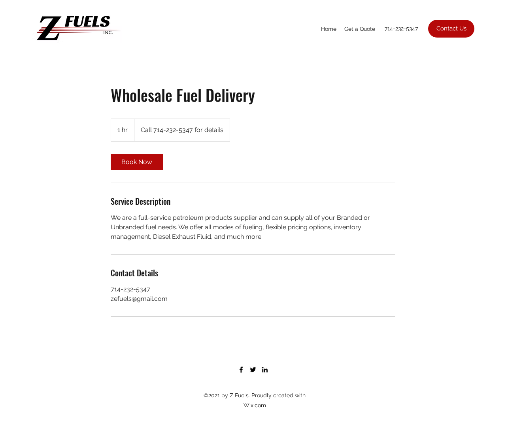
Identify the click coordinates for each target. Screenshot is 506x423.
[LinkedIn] (265, 370)
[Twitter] (253, 370)
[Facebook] (241, 370)
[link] (137, 162)
